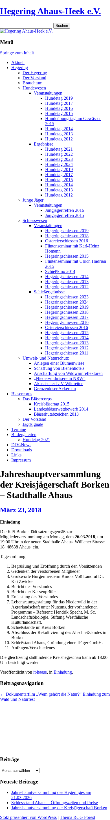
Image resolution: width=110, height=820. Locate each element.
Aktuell (18, 62)
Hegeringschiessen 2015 (67, 256)
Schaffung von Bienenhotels (59, 368)
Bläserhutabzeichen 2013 (56, 414)
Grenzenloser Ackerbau (55, 388)
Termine (18, 429)
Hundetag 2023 (59, 159)
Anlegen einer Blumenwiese (59, 363)
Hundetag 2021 (59, 149)
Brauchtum (32, 82)
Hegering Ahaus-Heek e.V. (50, 11)
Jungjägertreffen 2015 (64, 215)
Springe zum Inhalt (17, 52)
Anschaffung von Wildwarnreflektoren (68, 373)
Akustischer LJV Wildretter (58, 383)
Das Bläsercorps (37, 398)
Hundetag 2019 (59, 98)
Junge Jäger (33, 200)
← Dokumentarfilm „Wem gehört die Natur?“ (41, 694)
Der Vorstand (34, 77)
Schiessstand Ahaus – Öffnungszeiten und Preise (54, 802)
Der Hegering (35, 72)
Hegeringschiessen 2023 (67, 296)
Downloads (21, 449)
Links (16, 454)
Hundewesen (34, 88)
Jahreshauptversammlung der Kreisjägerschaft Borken (59, 807)
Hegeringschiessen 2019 (67, 230)
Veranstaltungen (48, 93)
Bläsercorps (21, 393)
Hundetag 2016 (59, 108)
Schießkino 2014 (60, 271)
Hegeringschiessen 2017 (67, 317)
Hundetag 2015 (59, 113)
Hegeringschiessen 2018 (67, 235)
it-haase (40, 672)
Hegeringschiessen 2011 (66, 353)
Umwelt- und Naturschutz (46, 358)
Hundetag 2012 (59, 138)
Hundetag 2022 (59, 154)
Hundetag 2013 (59, 133)
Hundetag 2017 (59, 103)
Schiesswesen (35, 220)
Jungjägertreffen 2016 (64, 210)
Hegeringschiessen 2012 (67, 286)
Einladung (63, 672)
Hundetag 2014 (59, 128)
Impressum (21, 460)
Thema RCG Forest (77, 817)
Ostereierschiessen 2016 (66, 240)
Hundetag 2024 (59, 164)
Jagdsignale (33, 424)
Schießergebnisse (49, 291)
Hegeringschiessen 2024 (67, 302)
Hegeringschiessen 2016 (67, 322)
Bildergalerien (23, 434)
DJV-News (21, 444)
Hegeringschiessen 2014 (67, 276)
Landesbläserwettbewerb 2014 (61, 409)
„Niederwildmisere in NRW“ (59, 378)
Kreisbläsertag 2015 (51, 404)
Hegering (19, 67)
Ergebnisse (43, 144)
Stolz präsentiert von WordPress (28, 817)
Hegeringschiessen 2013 (67, 281)
